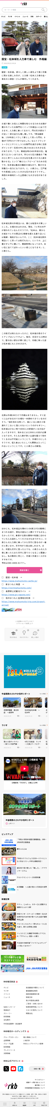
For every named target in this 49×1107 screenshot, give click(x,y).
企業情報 (7, 1040)
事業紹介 (7, 1010)
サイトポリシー (40, 1080)
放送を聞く (24, 570)
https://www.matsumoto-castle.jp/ (19, 580)
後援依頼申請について (34, 1007)
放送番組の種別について (35, 987)
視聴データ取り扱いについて (35, 1082)
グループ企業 (8, 1043)
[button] (5, 1104)
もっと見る (43, 694)
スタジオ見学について (34, 1010)
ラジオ (10, 16)
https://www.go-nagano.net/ (16, 594)
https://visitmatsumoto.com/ (17, 587)
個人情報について (30, 1037)
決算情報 (7, 1053)
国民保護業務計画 (32, 994)
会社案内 (7, 1020)
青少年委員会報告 (32, 1000)
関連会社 (29, 1013)
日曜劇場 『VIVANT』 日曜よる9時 (24, 782)
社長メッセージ (9, 1007)
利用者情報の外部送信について (35, 1088)
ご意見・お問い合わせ (34, 1003)
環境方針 (29, 997)
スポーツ (39, 16)
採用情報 (7, 1016)
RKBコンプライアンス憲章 (33, 1043)
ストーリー (8, 1013)
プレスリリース (9, 1050)
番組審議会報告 (32, 991)
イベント (17, 16)
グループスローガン (11, 1037)
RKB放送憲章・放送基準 (13, 1023)
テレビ (3, 16)
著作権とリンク (40, 1085)
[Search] (43, 9)
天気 (32, 16)
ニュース (25, 16)
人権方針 (26, 1040)
